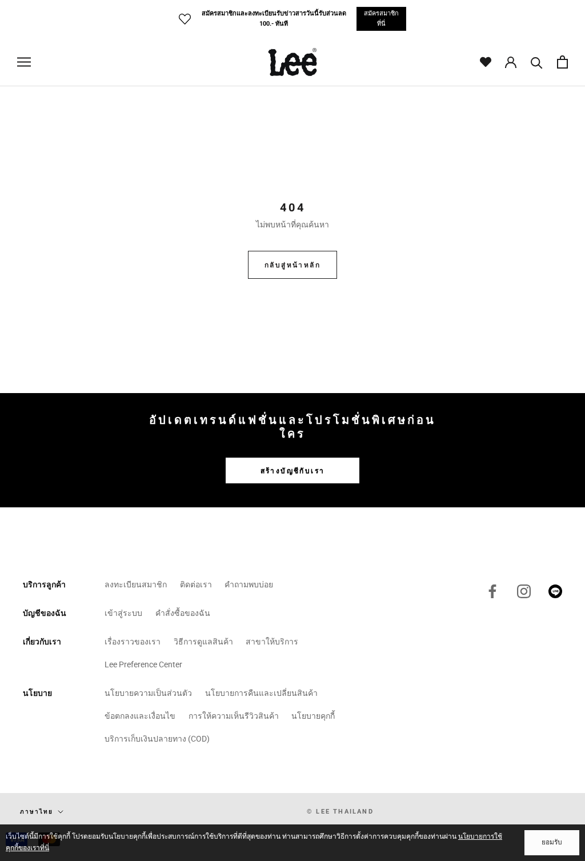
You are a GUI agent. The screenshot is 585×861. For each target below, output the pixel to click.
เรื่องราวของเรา (133, 641)
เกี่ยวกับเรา (42, 641)
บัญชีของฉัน (44, 613)
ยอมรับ (552, 842)
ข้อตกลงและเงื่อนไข (140, 715)
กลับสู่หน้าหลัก (292, 265)
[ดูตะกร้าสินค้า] (562, 62)
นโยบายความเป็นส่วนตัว (148, 693)
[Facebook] (492, 591)
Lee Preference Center (143, 664)
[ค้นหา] (537, 62)
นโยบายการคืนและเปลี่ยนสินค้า (261, 693)
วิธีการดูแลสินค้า (203, 641)
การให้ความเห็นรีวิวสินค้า (234, 715)
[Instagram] (524, 591)
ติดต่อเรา (196, 584)
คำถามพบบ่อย (249, 584)
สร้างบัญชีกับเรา (293, 471)
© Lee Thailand (340, 811)
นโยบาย (37, 693)
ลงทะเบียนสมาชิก (136, 584)
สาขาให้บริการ (272, 641)
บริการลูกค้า (44, 584)
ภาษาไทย (36, 811)
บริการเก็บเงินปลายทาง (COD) (157, 738)
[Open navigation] (24, 62)
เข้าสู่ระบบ (123, 613)
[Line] (555, 591)
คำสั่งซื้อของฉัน (182, 613)
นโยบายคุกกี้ (313, 715)
